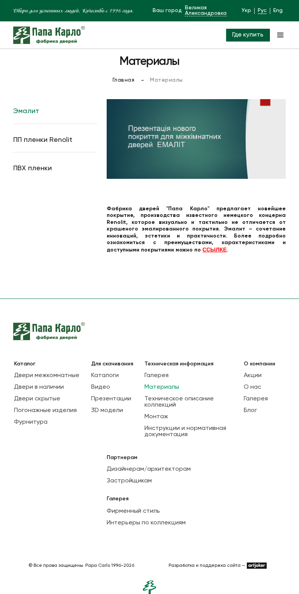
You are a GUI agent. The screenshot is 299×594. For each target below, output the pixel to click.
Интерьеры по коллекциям (146, 523)
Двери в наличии (39, 387)
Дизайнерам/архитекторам (149, 469)
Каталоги (105, 375)
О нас (252, 387)
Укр (246, 10)
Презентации (111, 399)
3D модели (107, 410)
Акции (253, 375)
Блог (250, 410)
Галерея (156, 375)
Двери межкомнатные (46, 375)
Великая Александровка (206, 10)
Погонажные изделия (45, 410)
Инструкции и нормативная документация (185, 431)
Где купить (247, 34)
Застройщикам (129, 481)
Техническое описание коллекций (179, 402)
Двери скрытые (37, 399)
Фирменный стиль (133, 511)
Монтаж (156, 417)
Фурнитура (30, 422)
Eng (278, 10)
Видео (100, 387)
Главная (124, 80)
